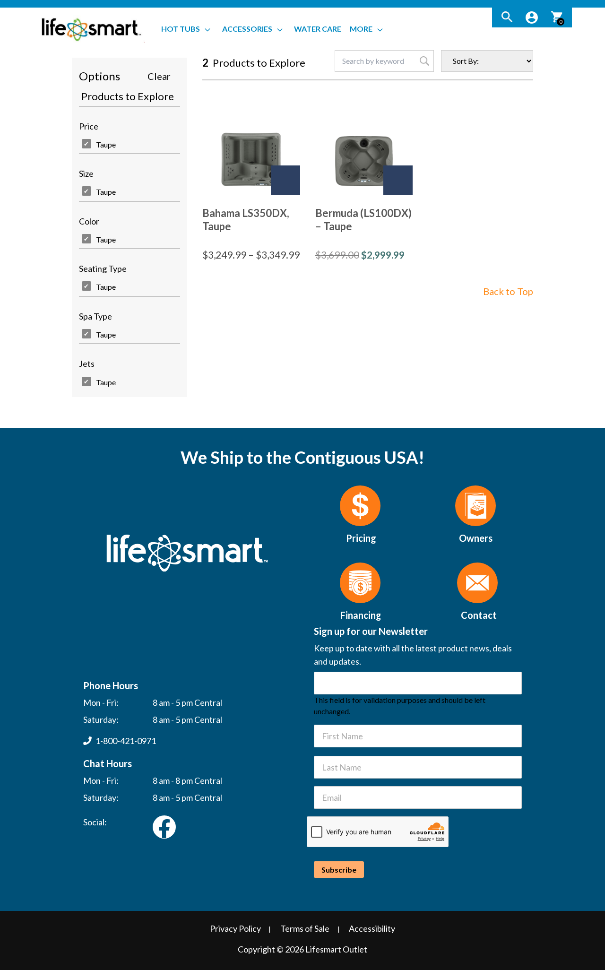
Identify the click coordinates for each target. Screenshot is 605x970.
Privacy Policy (235, 928)
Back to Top (508, 291)
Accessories (247, 28)
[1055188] (398, 180)
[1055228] (285, 180)
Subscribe (338, 869)
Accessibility (372, 928)
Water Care (317, 28)
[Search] (507, 17)
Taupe (106, 144)
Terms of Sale (304, 928)
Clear (159, 76)
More (361, 28)
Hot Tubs (180, 28)
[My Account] (532, 17)
